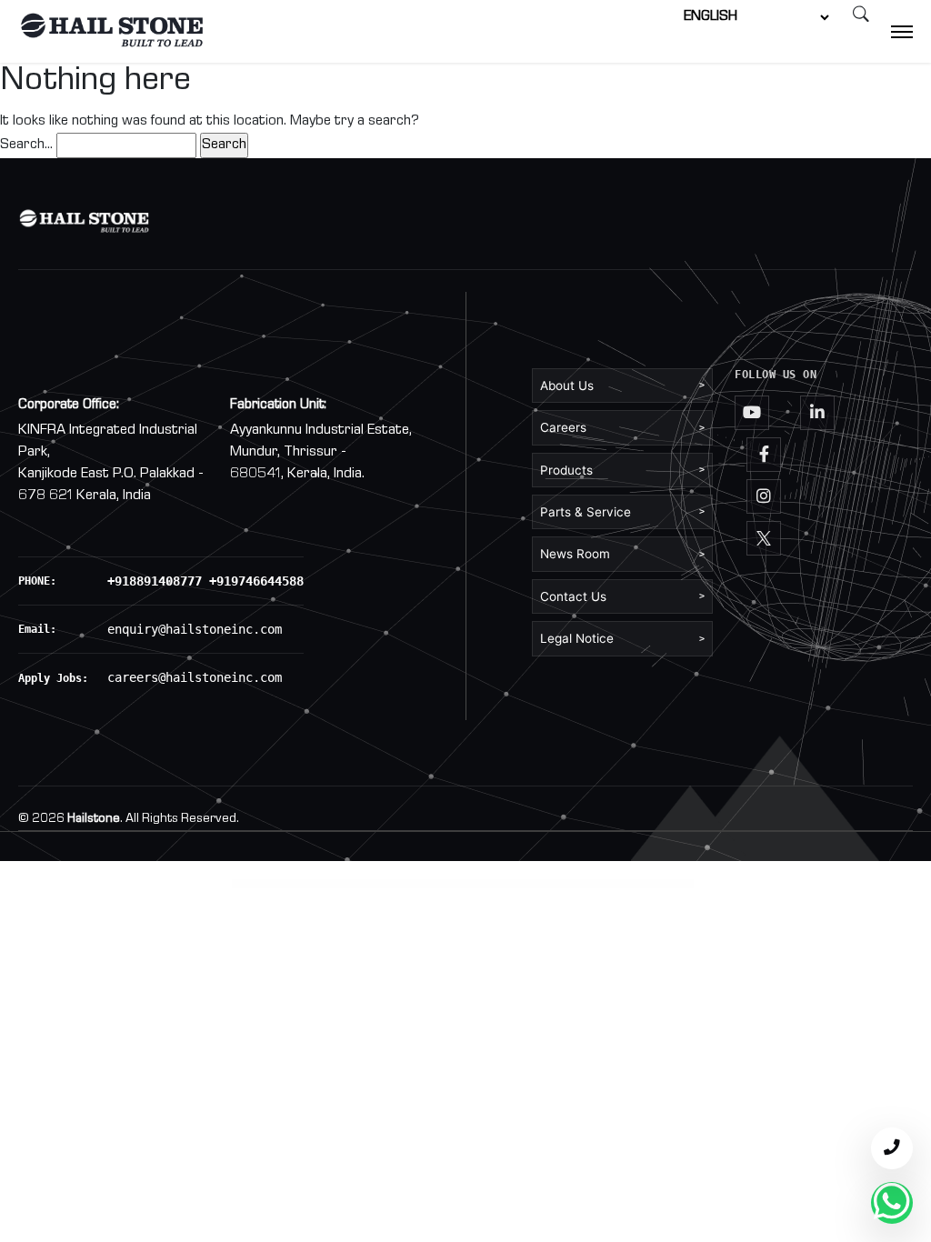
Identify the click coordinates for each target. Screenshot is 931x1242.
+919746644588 (256, 581)
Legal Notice (622, 638)
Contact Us (622, 596)
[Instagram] (763, 496)
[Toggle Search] (861, 17)
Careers (622, 427)
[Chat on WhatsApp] (892, 1203)
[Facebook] (763, 454)
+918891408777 (154, 581)
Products (622, 470)
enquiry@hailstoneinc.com (194, 629)
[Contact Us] (892, 1148)
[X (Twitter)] (763, 538)
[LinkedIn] (817, 413)
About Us (622, 385)
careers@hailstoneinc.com (194, 677)
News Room (622, 553)
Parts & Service (622, 512)
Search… (26, 145)
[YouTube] (752, 413)
